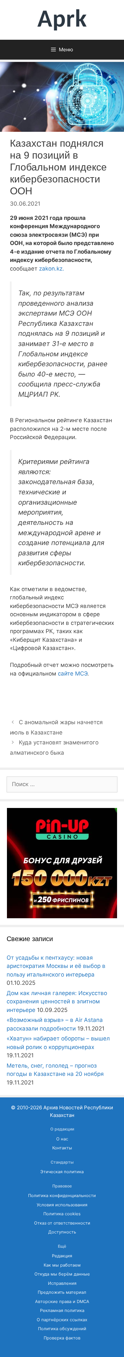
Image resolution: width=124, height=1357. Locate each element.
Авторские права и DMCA (62, 1301)
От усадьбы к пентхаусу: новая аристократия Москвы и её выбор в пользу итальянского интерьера (56, 966)
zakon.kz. (51, 268)
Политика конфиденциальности (62, 1195)
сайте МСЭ (72, 673)
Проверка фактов (62, 1337)
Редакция (62, 1255)
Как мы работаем (62, 1265)
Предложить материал (62, 1292)
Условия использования (62, 1204)
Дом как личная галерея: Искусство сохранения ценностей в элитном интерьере (57, 1001)
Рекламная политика (62, 1310)
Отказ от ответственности (62, 1223)
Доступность (62, 1232)
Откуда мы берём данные (62, 1274)
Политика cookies (62, 1213)
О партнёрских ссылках (62, 1319)
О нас (62, 1138)
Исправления (62, 1283)
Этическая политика (62, 1171)
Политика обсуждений (62, 1328)
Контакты (62, 1147)
